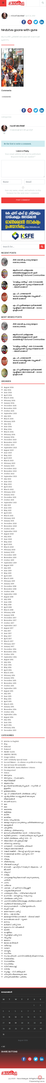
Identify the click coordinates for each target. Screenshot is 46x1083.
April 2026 (8, 395)
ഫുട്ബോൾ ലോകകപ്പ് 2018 (15, 903)
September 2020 (10, 531)
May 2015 (7, 698)
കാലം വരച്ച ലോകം (12, 820)
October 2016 (9, 654)
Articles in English (11, 741)
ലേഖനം (7, 940)
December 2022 (10, 468)
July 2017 (7, 630)
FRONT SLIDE (9, 751)
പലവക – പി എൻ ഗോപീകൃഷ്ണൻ (17, 888)
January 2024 (9, 437)
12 (15, 1017)
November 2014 (10, 709)
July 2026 (7, 390)
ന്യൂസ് (7, 872)
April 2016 (8, 670)
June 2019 (8, 570)
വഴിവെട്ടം (8, 945)
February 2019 (9, 581)
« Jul (3, 1046)
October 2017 (9, 623)
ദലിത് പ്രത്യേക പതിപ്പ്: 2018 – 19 (18, 838)
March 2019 (8, 578)
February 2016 (9, 675)
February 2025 (9, 421)
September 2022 (10, 476)
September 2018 (10, 594)
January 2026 (9, 403)
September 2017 (10, 625)
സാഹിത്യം (9, 964)
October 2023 (9, 445)
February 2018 (9, 612)
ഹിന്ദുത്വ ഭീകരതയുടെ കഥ (15, 974)
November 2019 (10, 557)
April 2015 (8, 701)
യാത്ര (6, 929)
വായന (7, 948)
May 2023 (8, 455)
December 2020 (10, 523)
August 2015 (8, 691)
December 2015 (10, 680)
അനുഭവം (8, 775)
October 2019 (9, 560)
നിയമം (7, 859)
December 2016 (10, 649)
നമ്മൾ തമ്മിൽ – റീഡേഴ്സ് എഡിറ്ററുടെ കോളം (22, 851)
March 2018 (8, 610)
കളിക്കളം (7, 812)
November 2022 (10, 471)
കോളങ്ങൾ (8, 825)
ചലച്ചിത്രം (8, 827)
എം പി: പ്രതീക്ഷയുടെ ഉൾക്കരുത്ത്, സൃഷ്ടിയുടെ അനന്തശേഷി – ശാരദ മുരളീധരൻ (27, 308)
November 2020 (10, 526)
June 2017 (8, 633)
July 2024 (7, 424)
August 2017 (8, 628)
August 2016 (8, 659)
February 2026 (9, 400)
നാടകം (7, 856)
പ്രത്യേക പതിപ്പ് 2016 (13, 898)
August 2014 (8, 717)
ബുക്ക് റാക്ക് (9, 909)
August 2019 (8, 565)
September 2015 (10, 688)
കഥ (5, 804)
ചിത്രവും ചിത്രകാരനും (14, 830)
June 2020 (8, 539)
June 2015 (8, 696)
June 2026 (8, 392)
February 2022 (9, 492)
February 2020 (9, 549)
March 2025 (9, 418)
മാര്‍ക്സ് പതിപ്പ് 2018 (12, 924)
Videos (6, 772)
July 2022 (7, 479)
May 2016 (8, 667)
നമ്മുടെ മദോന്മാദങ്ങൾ (13, 848)
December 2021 (10, 497)
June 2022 (8, 481)
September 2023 (10, 447)
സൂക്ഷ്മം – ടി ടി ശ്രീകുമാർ (14, 971)
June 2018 (8, 602)
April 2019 (8, 575)
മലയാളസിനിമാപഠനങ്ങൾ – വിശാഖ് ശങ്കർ (21, 916)
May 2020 (8, 541)
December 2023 (10, 439)
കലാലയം (8, 809)
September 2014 (10, 714)
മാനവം (7, 922)
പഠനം (6, 882)
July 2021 (7, 505)
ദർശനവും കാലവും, (12, 843)
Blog (5, 744)
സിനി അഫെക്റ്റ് (10, 966)
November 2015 (10, 683)
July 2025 (7, 416)
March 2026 (9, 397)
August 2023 (9, 450)
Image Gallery (9, 757)
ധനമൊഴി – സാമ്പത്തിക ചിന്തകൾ (18, 846)
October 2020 (9, 528)
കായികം (7, 817)
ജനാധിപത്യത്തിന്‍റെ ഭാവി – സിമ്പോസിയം (22, 833)
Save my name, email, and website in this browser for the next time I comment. (23, 191)
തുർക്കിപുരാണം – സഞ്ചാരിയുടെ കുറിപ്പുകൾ (23, 835)
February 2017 (9, 644)
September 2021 (10, 502)
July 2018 (7, 599)
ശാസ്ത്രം (7, 950)
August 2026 (9, 387)
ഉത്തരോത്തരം (10, 791)
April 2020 (8, 544)
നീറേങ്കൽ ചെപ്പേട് (11, 864)
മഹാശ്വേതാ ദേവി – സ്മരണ (15, 919)
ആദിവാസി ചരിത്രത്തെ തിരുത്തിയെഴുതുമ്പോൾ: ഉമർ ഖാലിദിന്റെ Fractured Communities (29, 273)
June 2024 (8, 426)
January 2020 (9, 552)
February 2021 (9, 518)
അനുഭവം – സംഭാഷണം (14, 778)
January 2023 (9, 465)
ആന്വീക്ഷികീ (9, 780)
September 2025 (10, 413)
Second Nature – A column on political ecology (23, 762)
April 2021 (8, 513)
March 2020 (9, 547)
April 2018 (8, 607)
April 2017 (8, 638)
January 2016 (9, 678)
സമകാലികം (9, 958)
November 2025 (10, 408)
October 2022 (9, 473)
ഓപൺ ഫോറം (10, 801)
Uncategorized (9, 770)
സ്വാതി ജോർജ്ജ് (17, 16)
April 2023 (8, 458)
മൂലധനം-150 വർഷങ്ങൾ (14, 927)
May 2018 (7, 604)
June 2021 (8, 507)
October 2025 (9, 411)
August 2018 (8, 596)
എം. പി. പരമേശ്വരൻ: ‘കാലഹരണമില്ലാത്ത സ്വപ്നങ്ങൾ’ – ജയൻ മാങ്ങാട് (27, 296)
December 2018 (10, 586)
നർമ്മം (6, 874)
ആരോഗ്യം (9, 783)
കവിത (6, 814)
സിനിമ (7, 969)
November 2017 (10, 620)
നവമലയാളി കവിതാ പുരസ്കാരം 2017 (19, 854)
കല (5, 806)
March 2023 (9, 460)
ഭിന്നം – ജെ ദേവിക (11, 914)
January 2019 (9, 583)
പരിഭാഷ (7, 885)
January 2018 (9, 615)
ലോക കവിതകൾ (11, 943)
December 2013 (10, 730)
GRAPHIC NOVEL (10, 754)
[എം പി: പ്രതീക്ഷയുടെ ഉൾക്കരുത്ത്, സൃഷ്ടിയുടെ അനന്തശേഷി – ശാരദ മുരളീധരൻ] (4, 308)
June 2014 (7, 722)
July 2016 (7, 662)
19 (15, 1023)
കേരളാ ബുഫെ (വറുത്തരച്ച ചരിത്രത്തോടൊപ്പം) (24, 822)
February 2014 (9, 727)
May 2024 (8, 429)
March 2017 (8, 641)
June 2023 (8, 452)
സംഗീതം (7, 953)
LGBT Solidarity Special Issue (15, 759)
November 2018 (10, 589)
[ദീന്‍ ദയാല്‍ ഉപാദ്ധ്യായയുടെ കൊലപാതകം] (4, 262)
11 (9, 1017)
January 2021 (9, 520)
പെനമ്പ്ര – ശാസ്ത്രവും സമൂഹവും (18, 895)
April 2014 (8, 725)
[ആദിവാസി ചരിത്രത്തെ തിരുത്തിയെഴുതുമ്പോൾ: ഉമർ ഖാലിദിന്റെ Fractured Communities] (4, 273)
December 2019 (10, 555)
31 (3, 1034)
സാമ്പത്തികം (9, 961)
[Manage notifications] (40, 1077)
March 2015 (8, 704)
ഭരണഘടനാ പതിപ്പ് (12, 911)
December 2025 (10, 405)
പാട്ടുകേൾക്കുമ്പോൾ (12, 890)
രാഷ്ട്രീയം (8, 932)
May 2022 (8, 484)
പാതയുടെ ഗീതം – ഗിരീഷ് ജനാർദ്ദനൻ (20, 893)
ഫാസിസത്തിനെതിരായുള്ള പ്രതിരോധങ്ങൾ (22, 901)
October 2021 (9, 499)
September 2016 (10, 657)
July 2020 (7, 536)
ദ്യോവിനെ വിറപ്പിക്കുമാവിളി (15, 840)
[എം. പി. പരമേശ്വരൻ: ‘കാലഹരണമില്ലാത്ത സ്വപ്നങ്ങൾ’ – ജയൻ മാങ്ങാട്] (4, 297)
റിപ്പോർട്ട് (7, 937)
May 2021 (7, 510)
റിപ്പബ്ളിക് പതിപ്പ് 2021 (13, 935)
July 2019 (7, 568)
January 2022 (9, 494)
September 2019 (10, 562)
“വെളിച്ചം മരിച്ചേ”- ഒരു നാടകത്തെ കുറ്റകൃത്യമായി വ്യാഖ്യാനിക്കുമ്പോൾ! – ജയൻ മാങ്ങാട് (28, 284)
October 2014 (9, 712)
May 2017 (7, 636)
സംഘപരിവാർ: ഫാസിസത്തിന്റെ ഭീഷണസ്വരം (24, 956)
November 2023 (10, 442)
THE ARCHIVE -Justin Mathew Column (19, 767)
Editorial (7, 746)
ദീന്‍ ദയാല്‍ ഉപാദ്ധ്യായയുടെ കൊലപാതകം (25, 261)
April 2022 (8, 486)
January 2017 (9, 646)
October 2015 (9, 685)
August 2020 (9, 534)
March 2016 (8, 672)
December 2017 (10, 617)
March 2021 (8, 515)
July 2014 (7, 719)
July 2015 (7, 693)
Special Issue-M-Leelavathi (15, 765)
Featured (7, 749)
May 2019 (7, 573)
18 (9, 1023)
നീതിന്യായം (9, 861)
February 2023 (9, 463)
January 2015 (9, 706)
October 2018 (9, 591)
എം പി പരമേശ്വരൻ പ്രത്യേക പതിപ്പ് (20, 793)
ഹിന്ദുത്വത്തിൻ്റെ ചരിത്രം (15, 977)
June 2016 (8, 664)
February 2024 (9, 434)
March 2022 (9, 489)
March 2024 (8, 431)
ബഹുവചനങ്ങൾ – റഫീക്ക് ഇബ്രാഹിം (19, 906)
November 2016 (10, 651)
